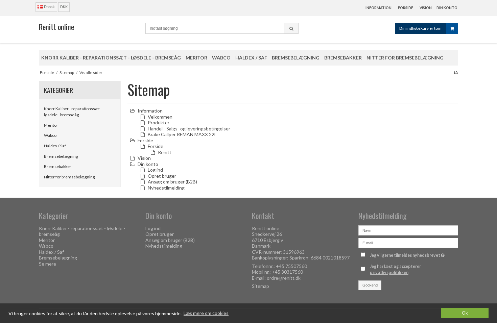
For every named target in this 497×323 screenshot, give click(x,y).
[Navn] (408, 229)
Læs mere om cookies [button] (206, 313)
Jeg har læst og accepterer (395, 269)
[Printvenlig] (455, 72)
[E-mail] (408, 242)
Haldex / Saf (55, 145)
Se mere (47, 264)
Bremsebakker (57, 166)
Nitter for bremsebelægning (69, 176)
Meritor (51, 125)
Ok (465, 313)
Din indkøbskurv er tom (420, 28)
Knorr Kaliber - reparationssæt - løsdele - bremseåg (73, 111)
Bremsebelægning (61, 156)
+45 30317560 (287, 272)
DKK (64, 7)
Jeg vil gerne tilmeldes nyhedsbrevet (408, 254)
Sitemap (260, 286)
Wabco (50, 135)
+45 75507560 (291, 266)
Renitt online (56, 26)
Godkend (370, 285)
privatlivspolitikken (389, 272)
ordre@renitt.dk (284, 278)
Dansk (49, 7)
